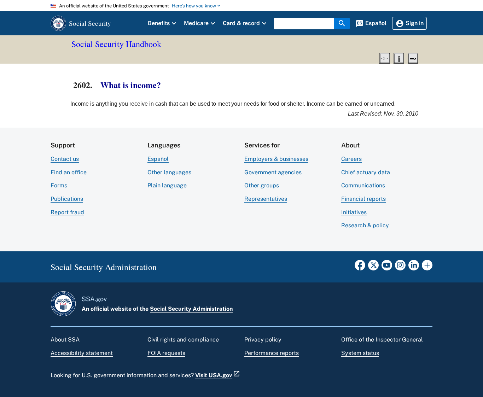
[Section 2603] (413, 57)
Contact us (65, 159)
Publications (67, 198)
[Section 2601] (384, 57)
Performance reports (271, 353)
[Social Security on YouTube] (387, 267)
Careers (351, 159)
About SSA (65, 339)
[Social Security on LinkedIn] (413, 267)
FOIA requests (166, 353)
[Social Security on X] (373, 267)
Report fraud (67, 212)
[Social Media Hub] (427, 267)
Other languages (169, 172)
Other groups (261, 185)
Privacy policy (262, 339)
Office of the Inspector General (382, 339)
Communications (363, 185)
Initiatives (354, 212)
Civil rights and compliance (183, 339)
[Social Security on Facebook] (360, 267)
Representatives (265, 198)
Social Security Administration (191, 308)
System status (360, 353)
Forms (59, 185)
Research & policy (365, 225)
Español (158, 159)
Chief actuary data (365, 172)
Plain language (167, 185)
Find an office (69, 172)
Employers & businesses (276, 159)
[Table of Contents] (399, 57)
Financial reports (363, 198)
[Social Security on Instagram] (400, 267)
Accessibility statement (82, 353)
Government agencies (273, 172)
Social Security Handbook (116, 43)
